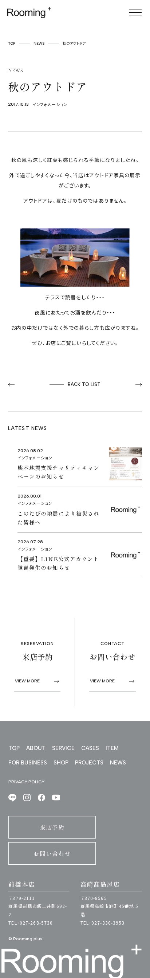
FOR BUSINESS (27, 762)
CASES (90, 748)
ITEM (112, 748)
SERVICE (63, 748)
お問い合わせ (52, 853)
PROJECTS (89, 762)
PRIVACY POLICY (26, 781)
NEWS (38, 43)
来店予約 (52, 827)
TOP (11, 43)
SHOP (61, 762)
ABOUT (36, 748)
